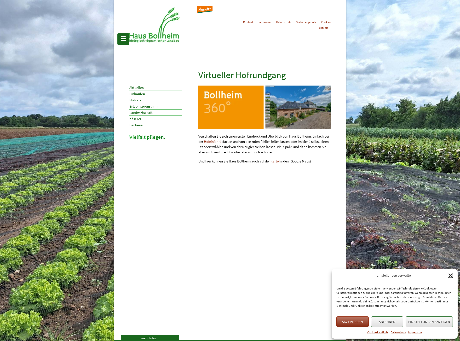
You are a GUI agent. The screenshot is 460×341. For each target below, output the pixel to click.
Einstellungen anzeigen (429, 321)
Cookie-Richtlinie (377, 332)
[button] (450, 275)
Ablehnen (387, 321)
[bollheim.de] (165, 25)
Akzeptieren (352, 321)
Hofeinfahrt (212, 141)
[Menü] (123, 39)
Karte (274, 161)
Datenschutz (398, 332)
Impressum (415, 332)
